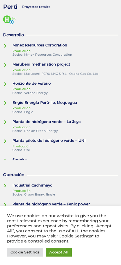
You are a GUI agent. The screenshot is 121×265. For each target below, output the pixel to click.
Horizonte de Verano (31, 83)
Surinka (19, 160)
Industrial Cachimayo (32, 185)
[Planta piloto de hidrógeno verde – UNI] (7, 141)
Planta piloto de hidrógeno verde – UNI (49, 140)
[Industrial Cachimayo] (7, 186)
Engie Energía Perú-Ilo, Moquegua (44, 102)
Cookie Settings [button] (25, 252)
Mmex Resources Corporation (39, 45)
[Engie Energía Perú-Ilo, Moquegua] (7, 103)
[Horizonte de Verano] (7, 84)
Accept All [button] (58, 252)
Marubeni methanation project (41, 64)
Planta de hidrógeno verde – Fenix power (51, 204)
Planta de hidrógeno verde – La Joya (46, 122)
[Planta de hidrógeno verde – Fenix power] (7, 205)
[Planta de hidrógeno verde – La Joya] (7, 122)
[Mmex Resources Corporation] (7, 46)
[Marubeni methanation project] (7, 65)
